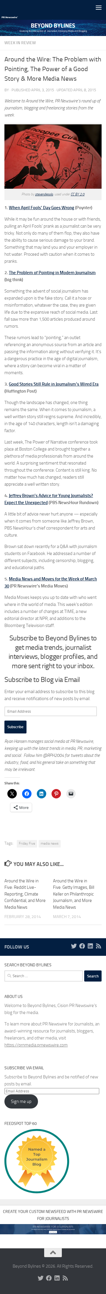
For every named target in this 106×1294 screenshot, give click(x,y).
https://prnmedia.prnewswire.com (36, 1045)
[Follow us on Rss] (99, 946)
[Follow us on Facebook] (82, 946)
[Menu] (98, 7)
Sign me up (21, 1101)
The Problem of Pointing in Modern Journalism (52, 272)
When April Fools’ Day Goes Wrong (41, 207)
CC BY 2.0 (78, 194)
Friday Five (27, 843)
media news (50, 843)
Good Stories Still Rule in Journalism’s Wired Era (54, 384)
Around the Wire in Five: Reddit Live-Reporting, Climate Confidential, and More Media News (25, 894)
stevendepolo (44, 194)
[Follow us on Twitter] (74, 946)
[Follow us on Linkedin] (90, 946)
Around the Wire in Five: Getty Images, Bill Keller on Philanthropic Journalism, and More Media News (73, 894)
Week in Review (20, 42)
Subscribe (15, 727)
